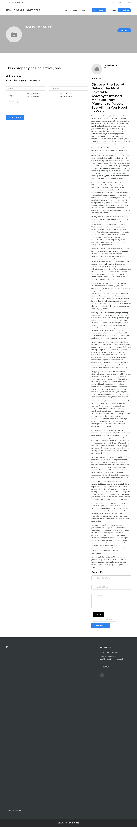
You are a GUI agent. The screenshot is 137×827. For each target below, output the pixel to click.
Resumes (85, 10)
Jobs (75, 10)
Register (127, 3)
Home (67, 10)
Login (118, 3)
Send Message (100, 626)
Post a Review (15, 118)
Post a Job (98, 10)
